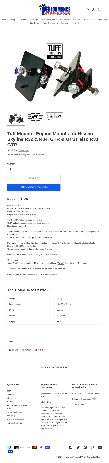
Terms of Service (14, 423)
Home (10, 391)
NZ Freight (11, 415)
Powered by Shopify (94, 457)
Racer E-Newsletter (15, 419)
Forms (10, 402)
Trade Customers (14, 412)
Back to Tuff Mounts (56, 367)
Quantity (11, 164)
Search (10, 394)
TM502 (61, 263)
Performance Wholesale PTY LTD (74, 457)
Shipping (22, 154)
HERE (48, 402)
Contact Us (12, 398)
